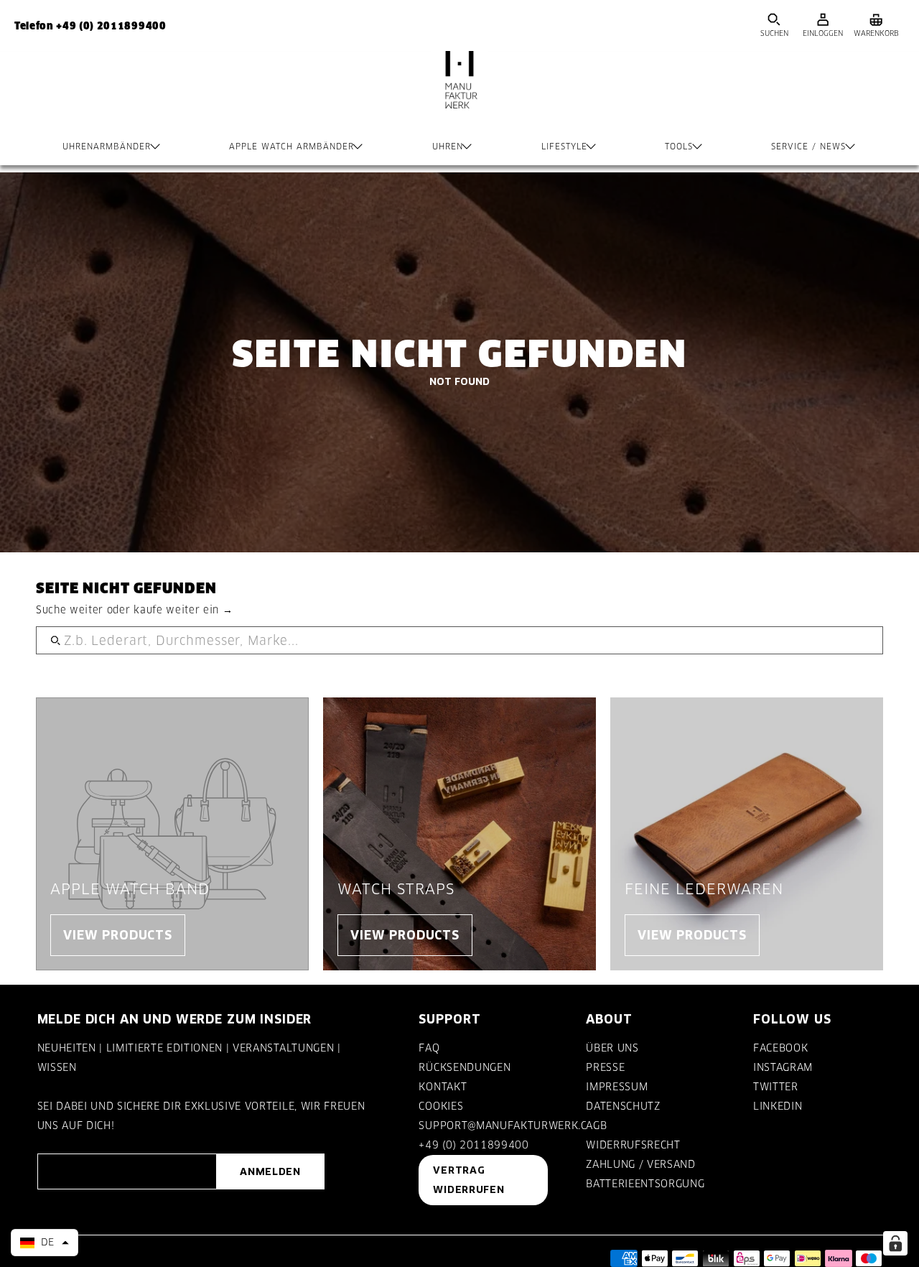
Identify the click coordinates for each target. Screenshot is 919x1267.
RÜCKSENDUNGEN (464, 1067)
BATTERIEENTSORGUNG (645, 1183)
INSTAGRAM (783, 1067)
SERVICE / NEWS (808, 146)
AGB (596, 1125)
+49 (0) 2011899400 (473, 1145)
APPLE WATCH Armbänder (291, 146)
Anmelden (270, 1171)
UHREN (447, 146)
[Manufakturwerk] (459, 94)
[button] (44, 1243)
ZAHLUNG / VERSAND (640, 1164)
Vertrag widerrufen (468, 1179)
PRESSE (605, 1067)
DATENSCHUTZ (623, 1106)
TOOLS (679, 146)
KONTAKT (443, 1086)
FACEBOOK (780, 1048)
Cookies (441, 1106)
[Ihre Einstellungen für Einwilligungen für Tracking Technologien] (895, 1243)
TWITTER (775, 1086)
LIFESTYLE (564, 146)
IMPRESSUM (617, 1086)
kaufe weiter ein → (183, 610)
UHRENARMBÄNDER (106, 146)
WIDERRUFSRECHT (633, 1145)
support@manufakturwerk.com (511, 1125)
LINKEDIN (777, 1106)
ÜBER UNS (612, 1048)
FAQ (429, 1048)
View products (117, 935)
